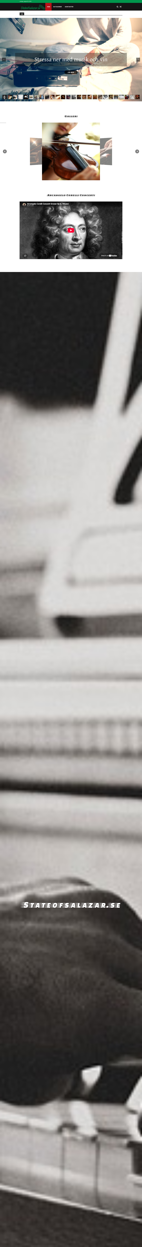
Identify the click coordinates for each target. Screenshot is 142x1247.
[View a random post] (120, 7)
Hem (48, 7)
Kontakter (69, 7)
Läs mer (71, 72)
